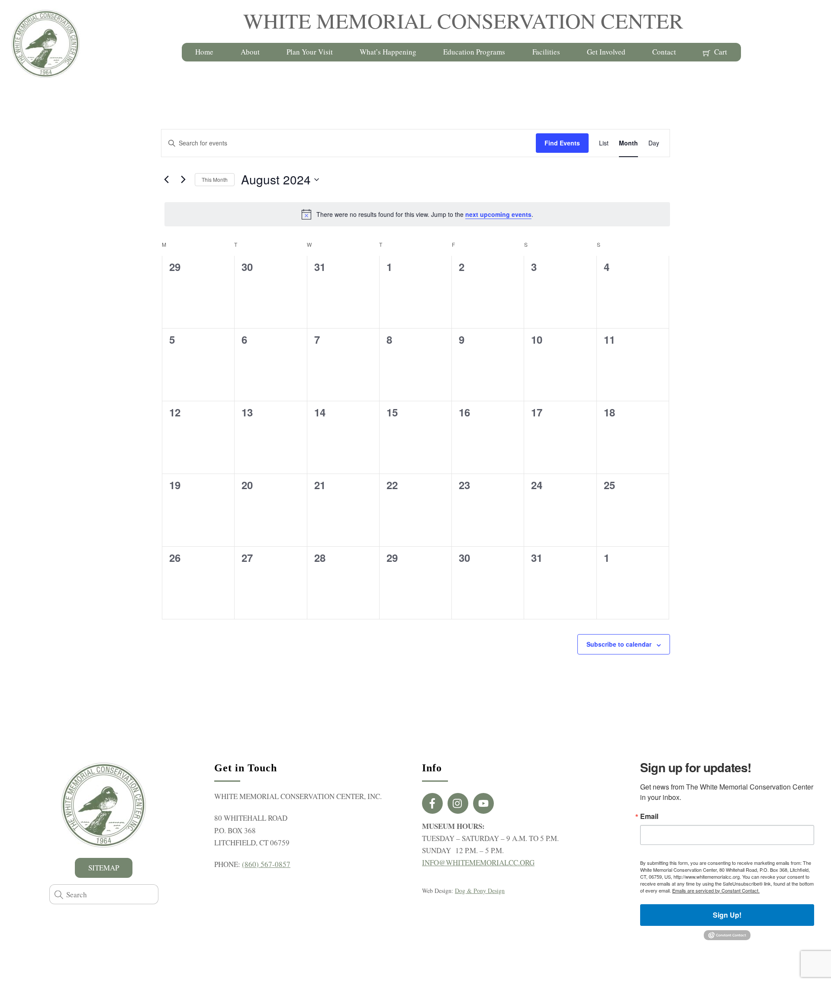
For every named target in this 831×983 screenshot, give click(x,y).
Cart (719, 52)
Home (204, 52)
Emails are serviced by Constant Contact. (716, 890)
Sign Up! (727, 915)
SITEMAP (103, 868)
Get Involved (606, 52)
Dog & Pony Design (480, 890)
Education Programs (474, 52)
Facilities (546, 52)
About (250, 52)
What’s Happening (388, 52)
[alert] (417, 214)
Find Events (562, 143)
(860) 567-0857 (266, 864)
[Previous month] (166, 179)
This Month (215, 179)
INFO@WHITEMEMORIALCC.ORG (478, 862)
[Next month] (183, 179)
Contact (664, 52)
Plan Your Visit (310, 52)
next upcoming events (498, 214)
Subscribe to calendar (618, 644)
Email (649, 816)
